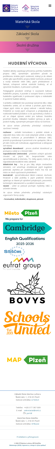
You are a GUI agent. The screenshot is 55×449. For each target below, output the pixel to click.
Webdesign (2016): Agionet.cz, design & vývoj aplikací (27, 445)
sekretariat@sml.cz (32, 410)
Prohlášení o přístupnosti (27, 437)
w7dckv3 (35, 399)
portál (29, 413)
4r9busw (35, 423)
